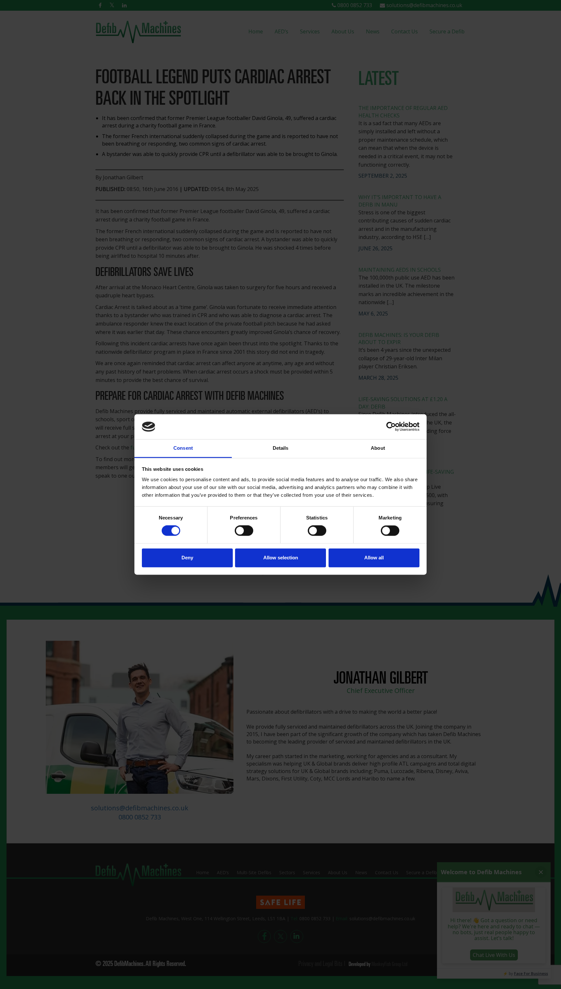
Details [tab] (281, 448)
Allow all (374, 557)
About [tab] (378, 448)
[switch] (244, 531)
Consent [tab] (183, 448)
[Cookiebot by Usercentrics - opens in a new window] (391, 427)
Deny (187, 557)
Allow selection (280, 557)
